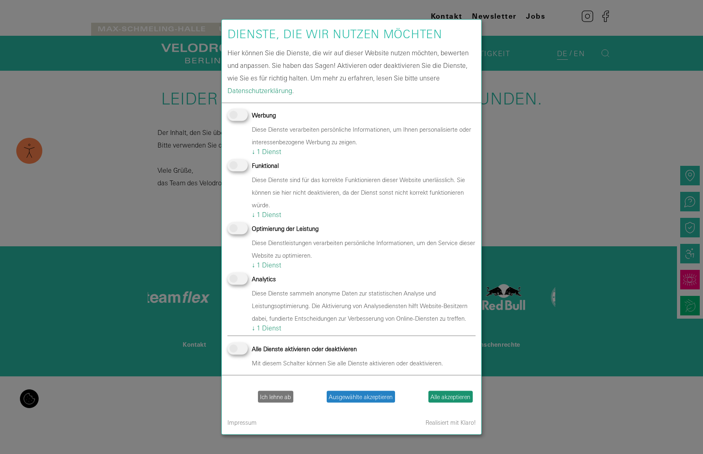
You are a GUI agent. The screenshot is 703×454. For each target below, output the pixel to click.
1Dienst (266, 151)
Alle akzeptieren (450, 396)
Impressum (242, 422)
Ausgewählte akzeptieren (361, 396)
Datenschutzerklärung (259, 90)
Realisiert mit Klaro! (451, 422)
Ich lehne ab (275, 396)
